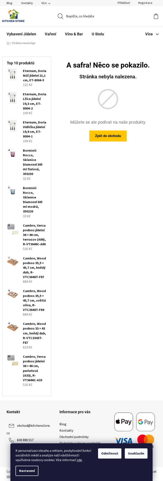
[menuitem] (21, 34)
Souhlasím (136, 453)
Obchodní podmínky (74, 437)
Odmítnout (109, 453)
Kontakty (27, 3)
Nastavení (27, 471)
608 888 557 (25, 440)
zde (79, 460)
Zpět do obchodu (108, 136)
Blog (9, 3)
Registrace (145, 3)
